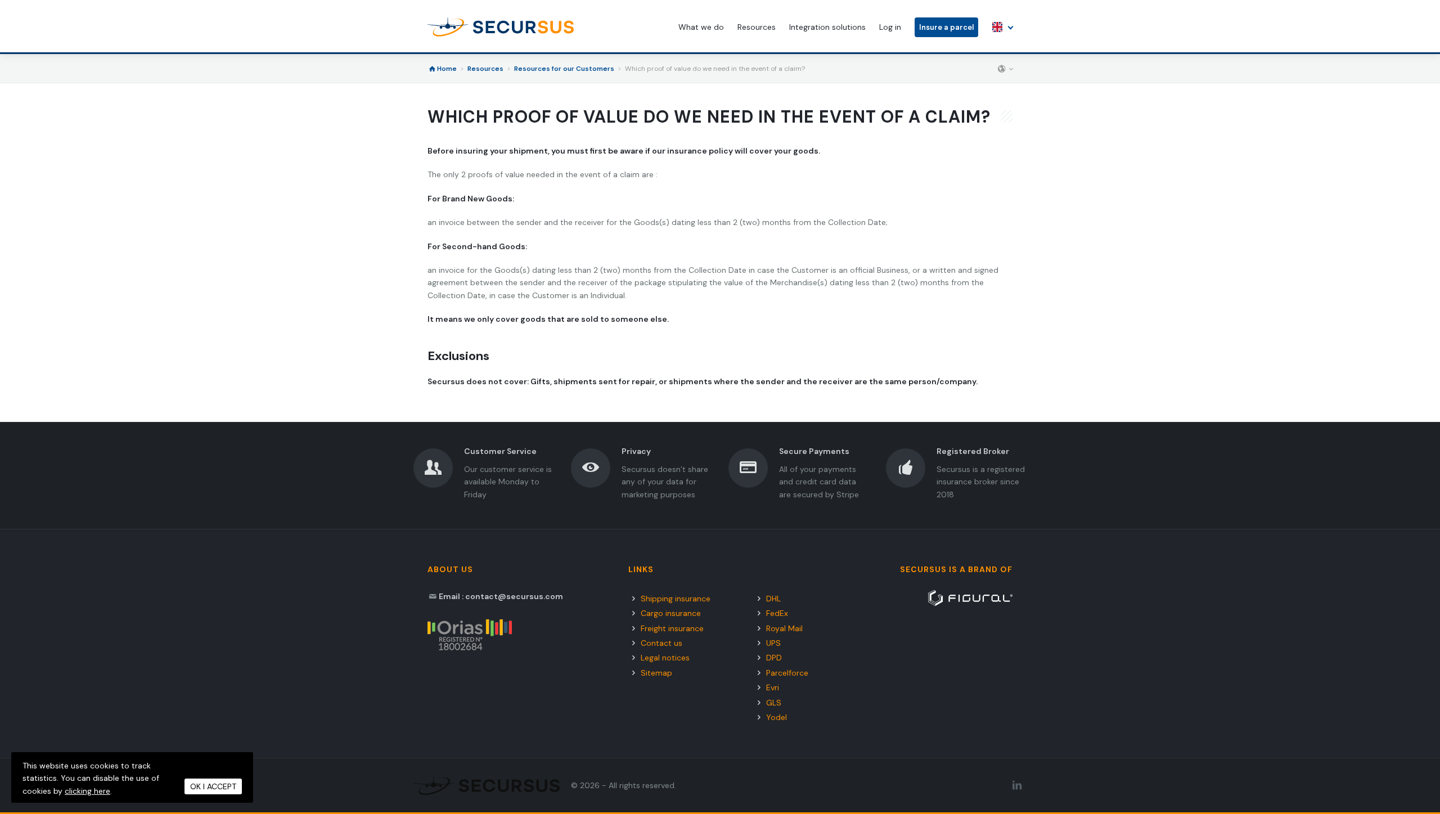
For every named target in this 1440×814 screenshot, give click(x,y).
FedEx (777, 613)
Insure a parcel (946, 27)
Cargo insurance (671, 613)
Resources (485, 68)
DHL (773, 598)
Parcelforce (787, 673)
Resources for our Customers (564, 68)
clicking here (87, 791)
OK (213, 786)
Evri (772, 687)
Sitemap (656, 673)
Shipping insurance (675, 598)
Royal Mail (784, 628)
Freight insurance (672, 628)
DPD (774, 658)
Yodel (776, 717)
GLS (773, 703)
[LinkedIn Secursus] (1017, 785)
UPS (773, 643)
